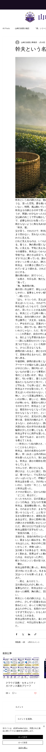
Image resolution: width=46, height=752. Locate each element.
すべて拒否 (22, 742)
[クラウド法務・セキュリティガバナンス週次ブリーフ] (21, 668)
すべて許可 (22, 737)
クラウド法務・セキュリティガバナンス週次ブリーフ (21, 684)
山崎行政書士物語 (22, 28)
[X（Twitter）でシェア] (23, 634)
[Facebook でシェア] (16, 634)
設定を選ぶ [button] (23, 747)
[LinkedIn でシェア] (29, 634)
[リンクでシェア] (35, 634)
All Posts (6, 28)
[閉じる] (42, 728)
